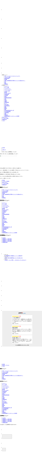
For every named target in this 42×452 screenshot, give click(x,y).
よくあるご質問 (5, 118)
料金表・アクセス (5, 365)
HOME (3, 147)
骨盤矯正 (4, 197)
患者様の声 (4, 119)
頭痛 (5, 113)
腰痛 (5, 106)
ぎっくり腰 (6, 87)
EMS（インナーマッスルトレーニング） (10, 189)
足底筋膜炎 (6, 112)
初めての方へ (4, 117)
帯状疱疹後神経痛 (7, 97)
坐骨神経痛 (6, 94)
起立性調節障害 (7, 111)
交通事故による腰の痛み (7, 238)
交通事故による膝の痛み (7, 420)
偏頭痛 (5, 92)
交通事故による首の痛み (7, 241)
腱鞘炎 (5, 108)
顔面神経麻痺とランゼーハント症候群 (11, 116)
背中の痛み (6, 104)
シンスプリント (7, 88)
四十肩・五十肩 (7, 93)
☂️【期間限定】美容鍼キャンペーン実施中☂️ (13, 255)
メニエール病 (7, 90)
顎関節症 (6, 114)
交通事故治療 (4, 242)
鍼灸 (5, 82)
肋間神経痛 (6, 102)
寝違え (5, 96)
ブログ (3, 120)
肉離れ (5, 101)
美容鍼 (5, 79)
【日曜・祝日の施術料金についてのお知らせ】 (13, 257)
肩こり (5, 103)
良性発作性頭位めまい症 (9, 110)
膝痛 (5, 109)
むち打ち (4, 237)
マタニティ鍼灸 (7, 77)
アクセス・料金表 (5, 181)
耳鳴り (5, 100)
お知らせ (4, 149)
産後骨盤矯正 (7, 78)
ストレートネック (7, 89)
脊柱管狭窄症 (7, 105)
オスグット (6, 86)
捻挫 (5, 98)
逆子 (5, 81)
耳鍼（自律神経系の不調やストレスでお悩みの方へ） (14, 80)
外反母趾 (6, 95)
